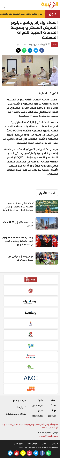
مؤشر (53, 411)
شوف (40, 400)
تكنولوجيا (21, 407)
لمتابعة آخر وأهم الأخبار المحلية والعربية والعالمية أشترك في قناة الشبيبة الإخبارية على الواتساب (30, 426)
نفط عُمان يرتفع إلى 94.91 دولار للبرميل (18, 224)
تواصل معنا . (32, 443)
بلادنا (54, 45)
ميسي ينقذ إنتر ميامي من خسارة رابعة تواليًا (20, 258)
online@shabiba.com (48, 436)
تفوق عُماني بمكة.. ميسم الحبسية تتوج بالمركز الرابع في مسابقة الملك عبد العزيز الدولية (21, 14)
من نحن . (54, 443)
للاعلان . (44, 443)
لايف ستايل (37, 405)
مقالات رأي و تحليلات (16, 414)
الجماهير (52, 416)
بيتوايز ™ (20, 447)
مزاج (40, 411)
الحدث (53, 405)
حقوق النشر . (18, 443)
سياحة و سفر (19, 400)
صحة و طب (37, 416)
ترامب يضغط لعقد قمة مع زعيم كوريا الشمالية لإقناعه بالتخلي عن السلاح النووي (17, 241)
